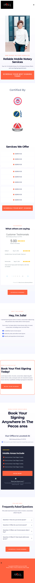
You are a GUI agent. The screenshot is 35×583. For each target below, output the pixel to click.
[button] (33, 5)
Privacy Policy (9, 567)
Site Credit (26, 567)
